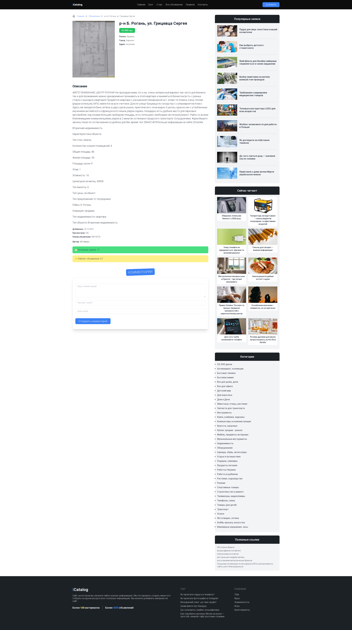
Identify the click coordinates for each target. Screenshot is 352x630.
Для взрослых (224, 395)
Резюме (221, 483)
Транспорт (223, 509)
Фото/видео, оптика (228, 518)
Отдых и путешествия (228, 456)
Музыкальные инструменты (232, 439)
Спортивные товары (228, 487)
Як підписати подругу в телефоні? (197, 594)
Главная (141, 4)
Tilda (236, 594)
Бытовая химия (225, 377)
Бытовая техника (226, 373)
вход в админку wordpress (229, 551)
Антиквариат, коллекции (230, 368)
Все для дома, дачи (227, 382)
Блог (150, 4)
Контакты (203, 4)
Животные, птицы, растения (232, 404)
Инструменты (224, 412)
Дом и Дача (223, 399)
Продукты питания (227, 465)
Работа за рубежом (227, 474)
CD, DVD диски (224, 364)
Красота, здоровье (227, 426)
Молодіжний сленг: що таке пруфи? (198, 602)
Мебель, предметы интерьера (232, 434)
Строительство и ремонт (230, 491)
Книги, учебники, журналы (231, 417)
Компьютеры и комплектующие (234, 421)
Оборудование (225, 448)
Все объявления (174, 4)
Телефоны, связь (226, 500)
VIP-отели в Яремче (225, 547)
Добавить (271, 4)
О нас (159, 4)
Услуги (220, 513)
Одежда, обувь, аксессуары (232, 452)
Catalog (77, 4)
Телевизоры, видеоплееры (231, 496)
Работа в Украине (226, 469)
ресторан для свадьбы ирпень (230, 557)
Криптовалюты (242, 610)
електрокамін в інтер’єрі (228, 554)
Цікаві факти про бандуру (193, 606)
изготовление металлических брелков (234, 560)
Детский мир (224, 390)
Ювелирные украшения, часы (232, 527)
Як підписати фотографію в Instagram (199, 598)
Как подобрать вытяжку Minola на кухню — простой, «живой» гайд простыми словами (202, 615)
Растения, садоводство (230, 478)
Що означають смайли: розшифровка (199, 610)
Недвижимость (225, 443)
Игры (237, 606)
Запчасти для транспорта (231, 408)
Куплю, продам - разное (229, 430)
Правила (190, 4)
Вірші (237, 598)
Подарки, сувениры (227, 461)
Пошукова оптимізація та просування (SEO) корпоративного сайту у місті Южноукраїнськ (245, 565)
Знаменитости (241, 602)
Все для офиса (225, 386)
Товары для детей (227, 505)
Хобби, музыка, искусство (231, 522)
